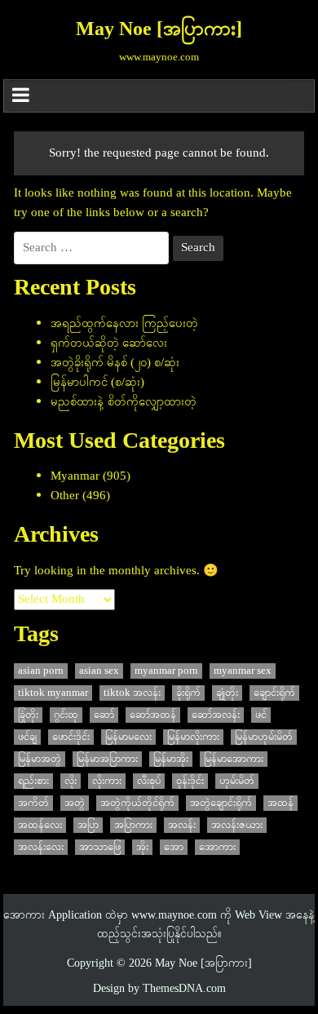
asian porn (41, 671)
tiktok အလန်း (132, 693)
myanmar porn (166, 671)
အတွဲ (74, 803)
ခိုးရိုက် (188, 693)
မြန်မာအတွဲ (39, 759)
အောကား (217, 847)
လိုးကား (106, 781)
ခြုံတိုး (28, 715)
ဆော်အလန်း (216, 715)
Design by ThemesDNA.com (159, 989)
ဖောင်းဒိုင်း (71, 737)
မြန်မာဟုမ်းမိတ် (264, 737)
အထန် (280, 803)
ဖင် (261, 715)
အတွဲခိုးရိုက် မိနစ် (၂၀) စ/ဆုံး (115, 363)
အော (173, 847)
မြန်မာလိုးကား (193, 737)
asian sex (99, 671)
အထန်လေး (40, 825)
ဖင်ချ (27, 737)
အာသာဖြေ (100, 847)
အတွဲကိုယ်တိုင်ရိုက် (137, 803)
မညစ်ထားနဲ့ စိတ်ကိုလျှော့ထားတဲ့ (124, 402)
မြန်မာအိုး (170, 759)
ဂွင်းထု (66, 715)
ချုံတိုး (227, 693)
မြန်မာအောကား (233, 759)
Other (65, 496)
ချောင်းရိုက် (274, 693)
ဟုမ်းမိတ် (236, 781)
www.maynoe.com (174, 915)
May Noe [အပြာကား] (159, 30)
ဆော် (104, 715)
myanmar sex (243, 671)
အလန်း (182, 825)
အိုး (142, 847)
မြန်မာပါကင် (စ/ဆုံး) (97, 383)
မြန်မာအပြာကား (107, 759)
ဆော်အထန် (153, 715)
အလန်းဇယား (237, 825)
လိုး (70, 781)
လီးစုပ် (149, 781)
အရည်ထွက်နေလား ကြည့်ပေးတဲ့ (124, 324)
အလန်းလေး (41, 847)
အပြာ (88, 825)
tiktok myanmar (53, 693)
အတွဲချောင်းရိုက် (221, 803)
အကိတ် (33, 803)
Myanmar (75, 476)
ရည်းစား (33, 781)
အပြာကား (133, 825)
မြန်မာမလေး (128, 737)
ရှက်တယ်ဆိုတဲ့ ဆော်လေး (109, 343)
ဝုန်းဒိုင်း (190, 781)
